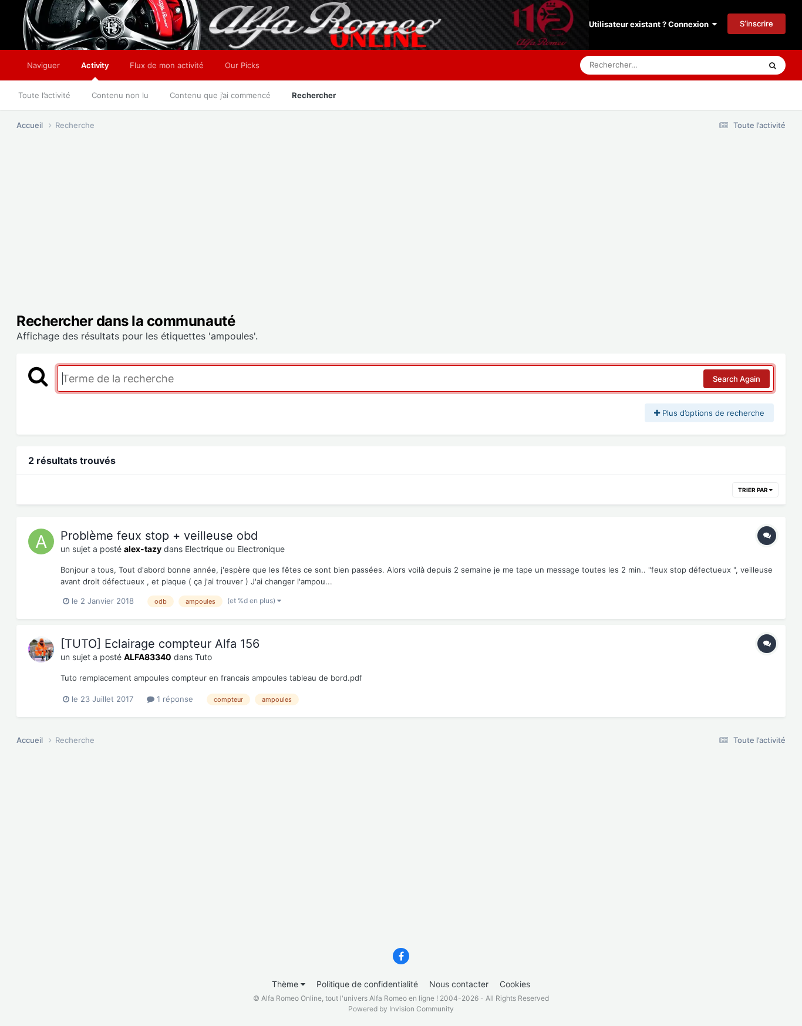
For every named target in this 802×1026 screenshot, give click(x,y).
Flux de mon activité (167, 65)
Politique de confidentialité (367, 984)
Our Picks (242, 65)
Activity (95, 65)
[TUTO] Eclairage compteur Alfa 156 (160, 644)
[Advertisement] (230, 231)
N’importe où (723, 64)
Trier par (753, 489)
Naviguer (43, 65)
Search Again (736, 379)
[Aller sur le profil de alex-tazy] (41, 541)
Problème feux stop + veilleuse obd (159, 536)
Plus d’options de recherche (712, 413)
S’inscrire (756, 23)
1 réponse (173, 699)
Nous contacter (458, 984)
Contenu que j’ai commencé (220, 95)
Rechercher (314, 95)
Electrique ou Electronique (235, 549)
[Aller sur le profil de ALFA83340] (41, 649)
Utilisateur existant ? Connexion (650, 24)
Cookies (515, 984)
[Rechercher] (773, 65)
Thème (286, 984)
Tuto (203, 657)
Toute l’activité (44, 95)
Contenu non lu (120, 95)
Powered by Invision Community (401, 1008)
